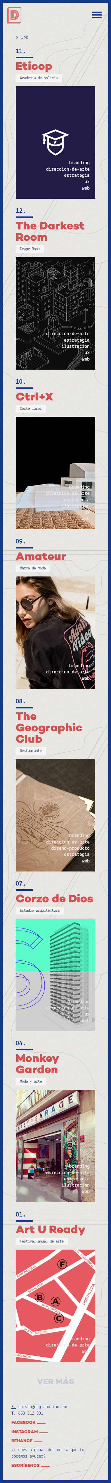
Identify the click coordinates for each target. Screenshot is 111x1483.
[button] (30, 1465)
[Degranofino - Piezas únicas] (14, 15)
